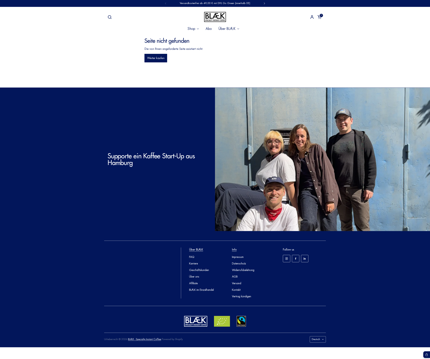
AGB (235, 276)
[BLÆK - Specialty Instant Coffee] (215, 17)
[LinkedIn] (304, 258)
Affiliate (193, 283)
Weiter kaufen (155, 58)
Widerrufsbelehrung (243, 270)
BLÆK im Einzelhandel (201, 290)
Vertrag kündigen (241, 296)
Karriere (193, 263)
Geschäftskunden (199, 270)
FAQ (191, 257)
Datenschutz (239, 263)
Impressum (238, 257)
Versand (236, 283)
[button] (110, 17)
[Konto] (312, 17)
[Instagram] (286, 258)
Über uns (194, 276)
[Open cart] (426, 354)
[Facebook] (295, 258)
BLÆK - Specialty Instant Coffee (144, 339)
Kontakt (236, 290)
